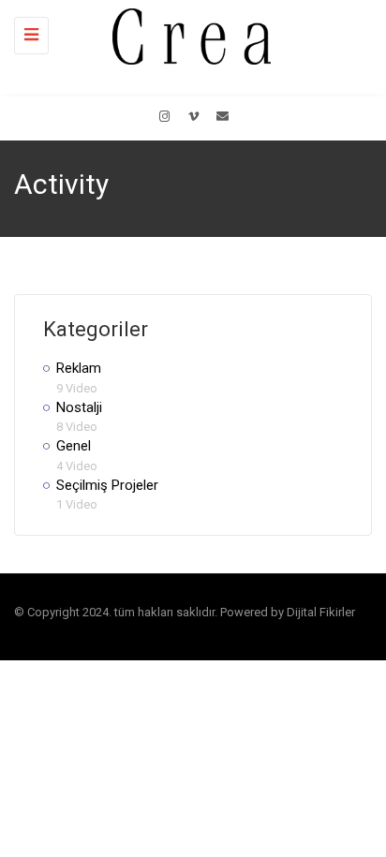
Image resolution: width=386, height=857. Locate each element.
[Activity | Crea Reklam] (188, 35)
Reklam (78, 368)
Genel (73, 445)
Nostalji (79, 407)
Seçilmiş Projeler (107, 485)
